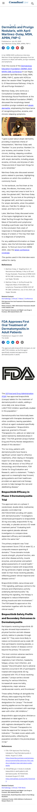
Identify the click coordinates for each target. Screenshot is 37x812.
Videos (20, 299)
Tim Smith (5, 338)
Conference (28, 299)
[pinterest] (17, 47)
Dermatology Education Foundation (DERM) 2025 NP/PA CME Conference (17, 69)
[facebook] (3, 47)
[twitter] (8, 47)
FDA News (22, 788)
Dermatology (6, 299)
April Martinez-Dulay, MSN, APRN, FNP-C (16, 44)
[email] (22, 47)
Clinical (14, 299)
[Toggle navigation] (3, 3)
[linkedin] (12, 47)
